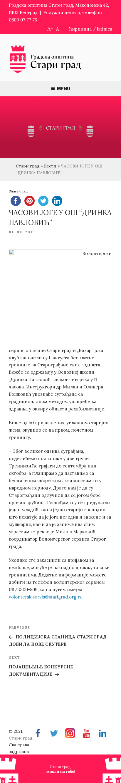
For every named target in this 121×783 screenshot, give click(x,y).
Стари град (28, 166)
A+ (50, 28)
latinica (104, 29)
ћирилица (80, 29)
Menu (63, 88)
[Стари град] (45, 73)
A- (58, 29)
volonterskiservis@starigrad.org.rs (45, 597)
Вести (50, 166)
